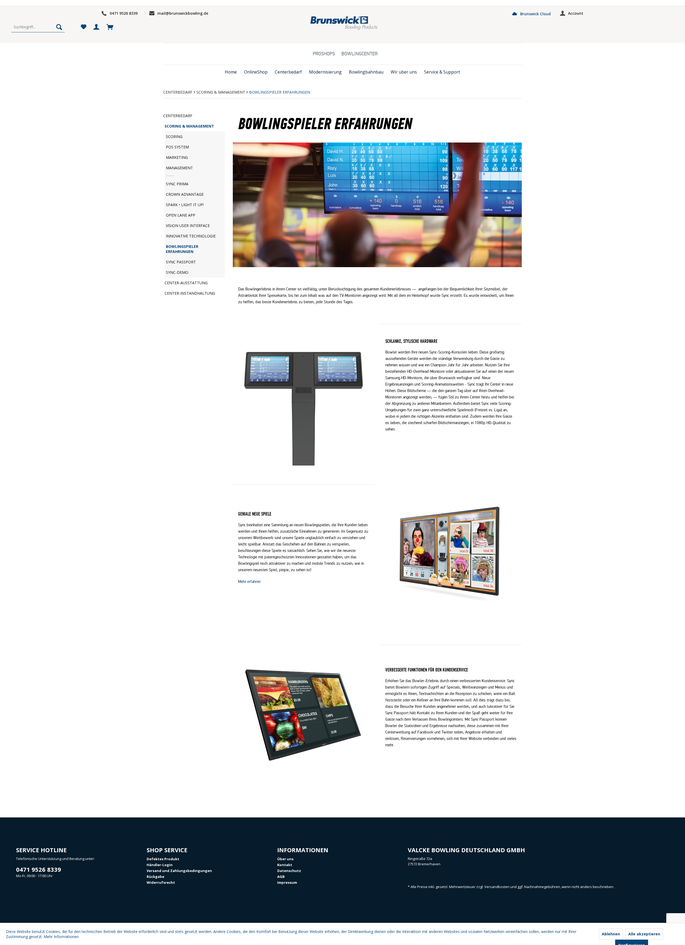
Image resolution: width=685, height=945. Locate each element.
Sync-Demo (177, 272)
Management (179, 167)
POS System (177, 146)
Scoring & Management (189, 126)
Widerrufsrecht (161, 882)
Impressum (287, 882)
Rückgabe (155, 876)
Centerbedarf (177, 115)
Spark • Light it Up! (185, 204)
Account (575, 13)
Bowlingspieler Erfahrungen (182, 249)
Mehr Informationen (61, 936)
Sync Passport (181, 261)
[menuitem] (38, 27)
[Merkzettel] (83, 27)
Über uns (285, 858)
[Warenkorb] (109, 27)
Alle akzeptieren (644, 933)
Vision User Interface (188, 225)
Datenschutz (289, 870)
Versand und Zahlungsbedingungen (179, 870)
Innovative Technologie (191, 236)
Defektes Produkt (163, 858)
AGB (281, 876)
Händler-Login (160, 864)
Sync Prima (177, 183)
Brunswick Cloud (535, 13)
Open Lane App (180, 215)
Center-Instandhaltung (190, 293)
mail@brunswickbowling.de (182, 13)
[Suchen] (59, 27)
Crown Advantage (185, 194)
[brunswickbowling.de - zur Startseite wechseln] (343, 23)
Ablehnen (611, 933)
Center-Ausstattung (186, 282)
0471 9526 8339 (124, 13)
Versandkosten (496, 886)
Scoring (174, 136)
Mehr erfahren (250, 581)
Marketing (177, 157)
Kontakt (284, 864)
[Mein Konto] (96, 27)
